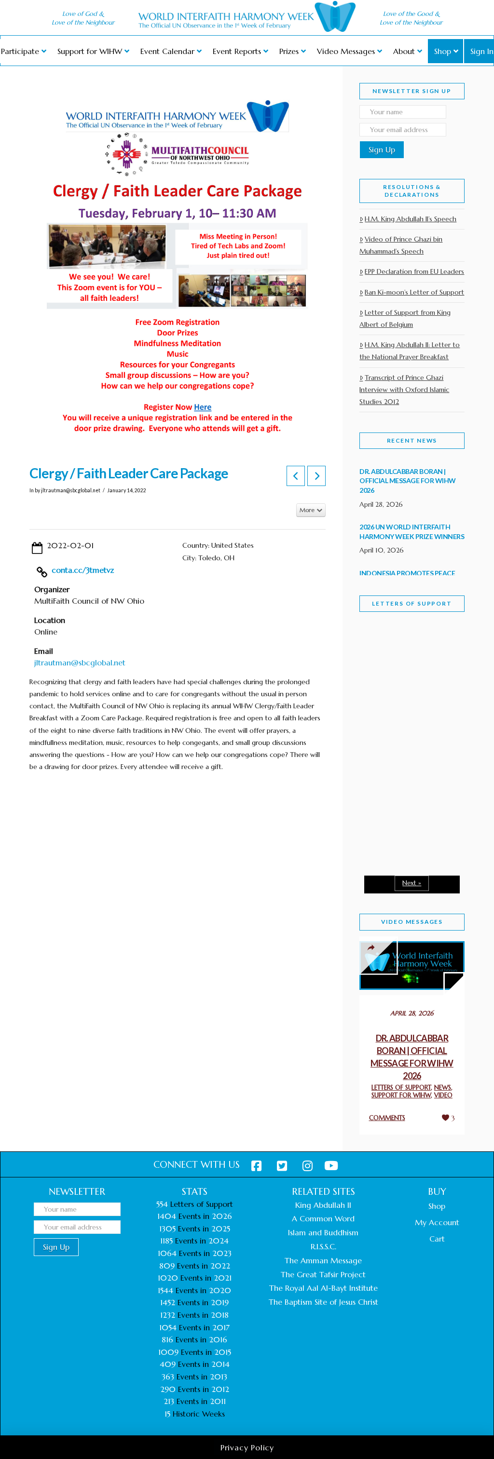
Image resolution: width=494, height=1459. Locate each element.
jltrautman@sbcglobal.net (79, 662)
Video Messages (412, 921)
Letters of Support (412, 603)
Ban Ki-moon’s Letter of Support (414, 292)
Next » (411, 883)
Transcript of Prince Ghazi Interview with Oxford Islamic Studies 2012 (404, 389)
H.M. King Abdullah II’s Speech (410, 219)
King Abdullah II (323, 1205)
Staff (384, 676)
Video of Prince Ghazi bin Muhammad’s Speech (400, 245)
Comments (387, 1118)
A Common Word (323, 1218)
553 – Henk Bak (401, 831)
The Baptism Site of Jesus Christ (323, 1302)
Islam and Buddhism (323, 1232)
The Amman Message (323, 1260)
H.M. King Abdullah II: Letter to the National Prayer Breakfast (409, 350)
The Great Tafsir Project (323, 1274)
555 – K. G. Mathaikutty (404, 674)
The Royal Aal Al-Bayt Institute (323, 1288)
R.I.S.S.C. (323, 1246)
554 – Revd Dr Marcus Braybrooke (407, 758)
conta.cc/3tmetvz (83, 570)
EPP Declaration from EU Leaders (414, 271)
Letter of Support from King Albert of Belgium (405, 318)
